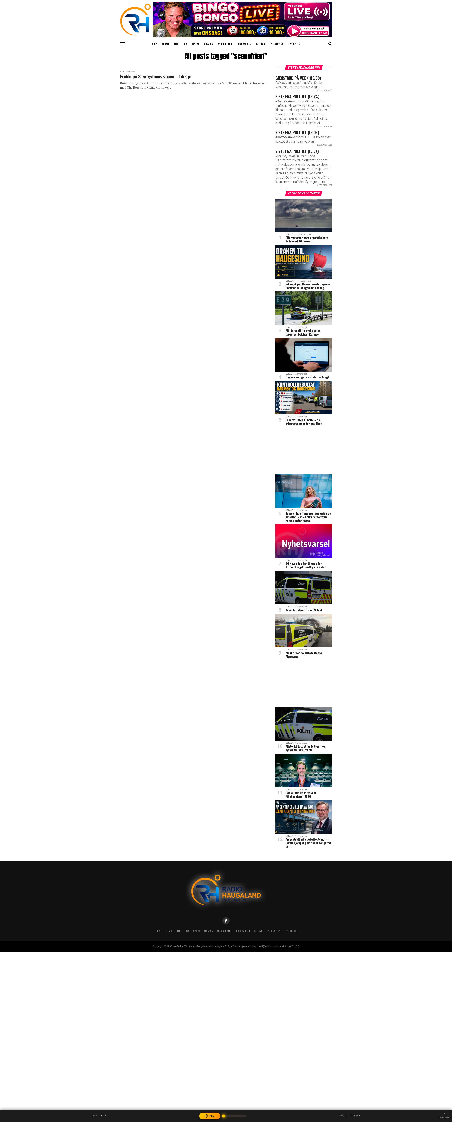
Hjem (154, 44)
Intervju (261, 44)
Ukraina (208, 44)
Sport (195, 44)
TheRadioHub (444, 1117)
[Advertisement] (303, 451)
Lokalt (165, 44)
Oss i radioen (244, 44)
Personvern (277, 44)
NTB (176, 44)
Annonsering (225, 44)
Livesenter (294, 44)
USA (185, 44)
